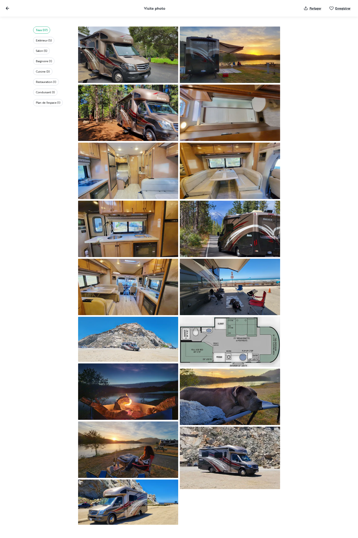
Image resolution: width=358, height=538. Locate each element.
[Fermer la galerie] (7, 8)
